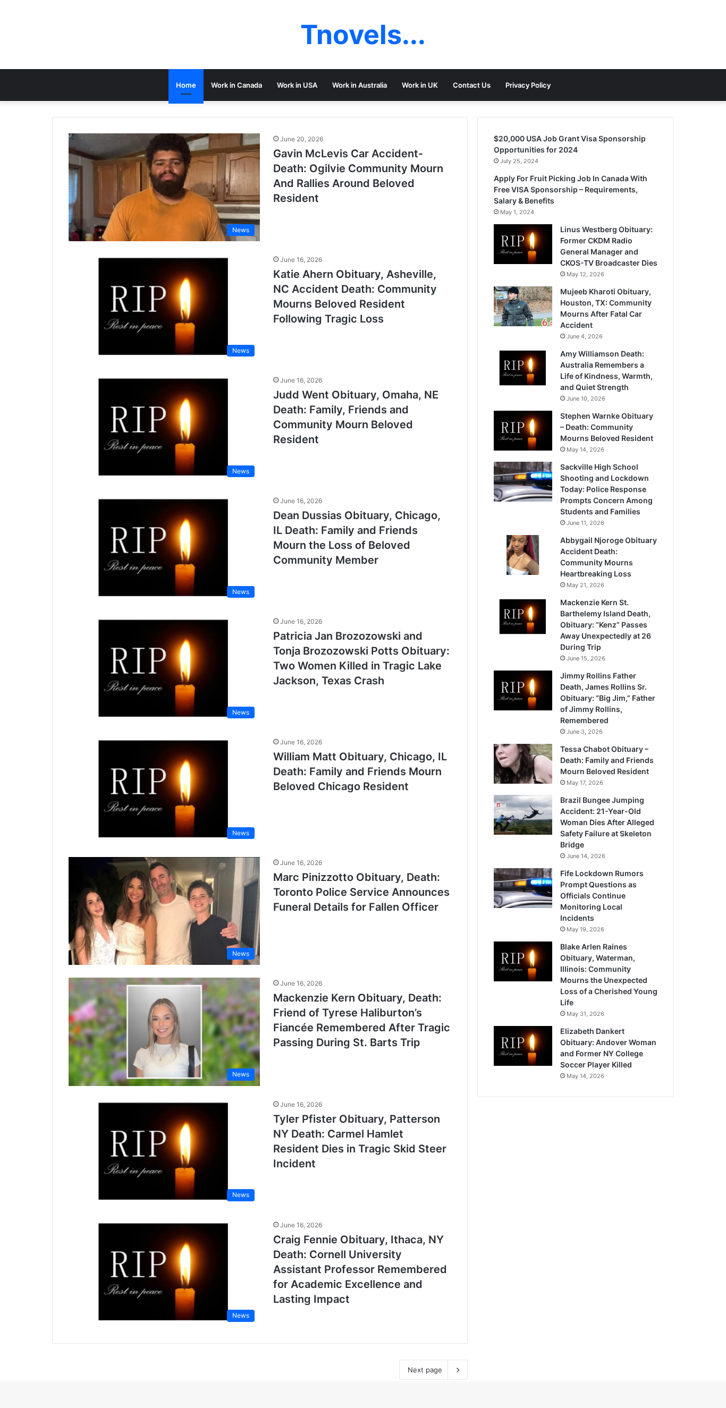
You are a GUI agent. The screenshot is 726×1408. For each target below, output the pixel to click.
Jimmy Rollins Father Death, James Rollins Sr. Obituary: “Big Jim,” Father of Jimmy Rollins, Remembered (607, 698)
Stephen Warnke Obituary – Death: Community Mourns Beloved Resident (606, 427)
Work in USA (297, 85)
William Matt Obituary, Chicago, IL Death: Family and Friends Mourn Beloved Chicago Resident (360, 771)
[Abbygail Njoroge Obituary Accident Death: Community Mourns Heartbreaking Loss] (523, 555)
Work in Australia (359, 85)
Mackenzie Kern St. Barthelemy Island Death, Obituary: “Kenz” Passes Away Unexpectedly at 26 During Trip (605, 624)
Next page (425, 1369)
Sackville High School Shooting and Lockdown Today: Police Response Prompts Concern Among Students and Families (606, 489)
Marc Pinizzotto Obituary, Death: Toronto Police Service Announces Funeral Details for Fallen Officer (361, 892)
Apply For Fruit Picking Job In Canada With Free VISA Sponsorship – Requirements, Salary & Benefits (570, 189)
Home (186, 85)
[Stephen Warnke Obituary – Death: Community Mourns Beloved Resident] (523, 431)
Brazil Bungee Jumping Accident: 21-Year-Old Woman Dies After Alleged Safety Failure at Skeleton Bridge (607, 822)
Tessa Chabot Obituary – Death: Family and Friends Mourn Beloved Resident (607, 760)
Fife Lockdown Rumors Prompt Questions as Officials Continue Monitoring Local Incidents (602, 895)
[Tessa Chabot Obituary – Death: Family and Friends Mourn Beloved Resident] (523, 764)
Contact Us (472, 85)
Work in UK (420, 85)
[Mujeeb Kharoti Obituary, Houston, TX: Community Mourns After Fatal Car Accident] (523, 306)
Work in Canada (236, 85)
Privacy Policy (528, 85)
